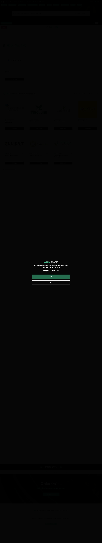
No (51, 282)
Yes (51, 276)
